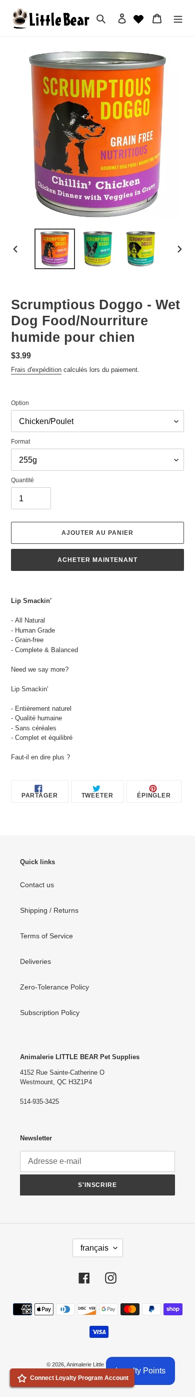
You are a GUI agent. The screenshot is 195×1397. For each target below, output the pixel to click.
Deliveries (35, 961)
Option (20, 403)
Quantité (22, 480)
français (94, 1248)
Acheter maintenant (97, 559)
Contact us (37, 885)
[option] (55, 249)
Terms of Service (46, 936)
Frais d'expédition (36, 369)
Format (20, 441)
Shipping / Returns (49, 910)
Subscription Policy (50, 1013)
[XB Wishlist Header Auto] (138, 18)
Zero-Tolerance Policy (54, 987)
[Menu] (178, 18)
